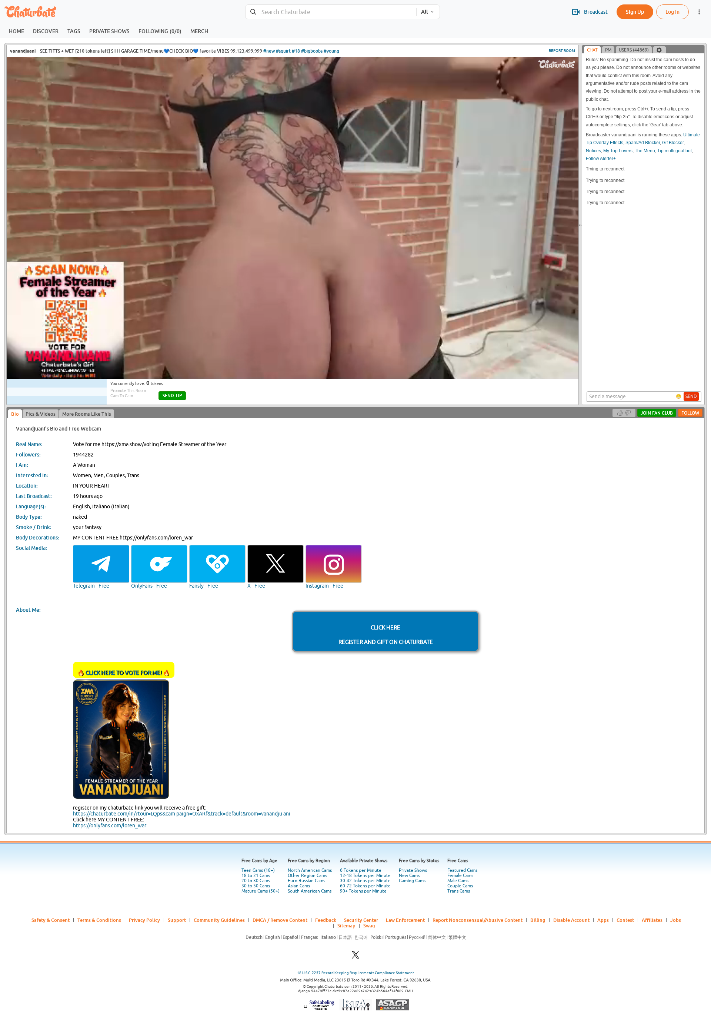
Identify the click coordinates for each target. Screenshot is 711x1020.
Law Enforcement (405, 920)
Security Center (361, 920)
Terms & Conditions (99, 920)
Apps (603, 920)
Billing (537, 920)
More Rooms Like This (86, 414)
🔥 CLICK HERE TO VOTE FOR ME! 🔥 (123, 673)
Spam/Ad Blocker (642, 142)
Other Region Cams (307, 875)
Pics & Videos (41, 414)
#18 (296, 51)
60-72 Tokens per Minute (365, 885)
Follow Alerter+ (601, 158)
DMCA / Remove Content (280, 920)
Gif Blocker (673, 142)
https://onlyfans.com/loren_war (109, 825)
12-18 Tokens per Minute (365, 875)
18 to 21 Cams (255, 875)
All (424, 12)
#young (331, 51)
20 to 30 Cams (255, 880)
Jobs (675, 920)
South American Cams (309, 891)
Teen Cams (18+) (258, 870)
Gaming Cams (412, 880)
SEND (691, 396)
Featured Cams (462, 870)
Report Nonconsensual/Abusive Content (478, 920)
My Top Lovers (617, 150)
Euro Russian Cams (306, 880)
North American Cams (310, 870)
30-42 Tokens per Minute (365, 880)
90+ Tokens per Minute (363, 891)
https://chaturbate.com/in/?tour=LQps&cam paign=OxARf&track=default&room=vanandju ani (181, 814)
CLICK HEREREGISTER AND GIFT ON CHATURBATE (385, 634)
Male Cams (457, 880)
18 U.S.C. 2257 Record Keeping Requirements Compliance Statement (355, 973)
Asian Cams (299, 885)
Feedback (325, 920)
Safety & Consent (50, 920)
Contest (625, 920)
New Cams (409, 875)
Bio (15, 414)
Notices (593, 150)
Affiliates (652, 920)
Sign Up (635, 12)
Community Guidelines (219, 920)
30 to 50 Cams (255, 885)
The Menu (645, 150)
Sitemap (346, 925)
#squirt (283, 51)
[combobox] (331, 12)
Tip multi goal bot (674, 150)
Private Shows (413, 870)
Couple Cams (460, 885)
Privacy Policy (144, 920)
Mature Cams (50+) (260, 891)
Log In (672, 12)
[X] (355, 957)
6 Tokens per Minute (360, 870)
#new (269, 51)
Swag (369, 925)
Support (177, 920)
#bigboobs (312, 51)
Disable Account (571, 920)
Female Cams (460, 875)
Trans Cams (458, 891)
